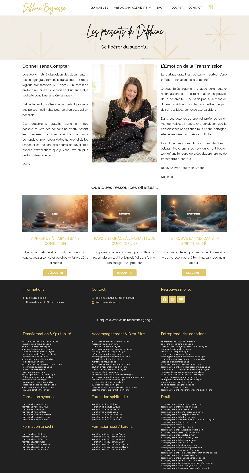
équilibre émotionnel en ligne (37, 390)
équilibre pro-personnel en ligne (177, 344)
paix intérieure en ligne (33, 372)
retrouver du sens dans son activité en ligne (182, 372)
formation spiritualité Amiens (106, 419)
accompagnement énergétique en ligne (42, 364)
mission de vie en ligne (33, 369)
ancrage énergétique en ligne (37, 349)
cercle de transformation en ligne (108, 382)
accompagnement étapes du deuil (178, 442)
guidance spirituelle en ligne (36, 344)
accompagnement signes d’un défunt (179, 455)
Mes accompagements (131, 7)
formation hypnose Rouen (35, 404)
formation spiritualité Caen (105, 412)
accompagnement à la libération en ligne (112, 349)
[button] (132, 8)
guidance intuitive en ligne (105, 372)
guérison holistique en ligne (105, 384)
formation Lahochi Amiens (35, 449)
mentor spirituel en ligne (104, 361)
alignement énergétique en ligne (38, 359)
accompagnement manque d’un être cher (181, 404)
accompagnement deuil (172, 424)
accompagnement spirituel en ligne (40, 341)
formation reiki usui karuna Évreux (109, 436)
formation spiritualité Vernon (106, 409)
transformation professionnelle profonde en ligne (185, 369)
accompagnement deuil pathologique (179, 437)
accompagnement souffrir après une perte (182, 412)
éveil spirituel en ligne (33, 361)
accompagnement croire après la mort (179, 445)
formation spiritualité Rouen (105, 404)
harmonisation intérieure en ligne (38, 382)
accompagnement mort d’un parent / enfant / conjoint (188, 419)
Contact (195, 7)
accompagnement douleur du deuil (178, 417)
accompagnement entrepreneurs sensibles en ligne (186, 390)
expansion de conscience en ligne (39, 384)
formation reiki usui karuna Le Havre (110, 447)
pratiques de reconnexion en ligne (108, 379)
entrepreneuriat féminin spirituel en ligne (181, 379)
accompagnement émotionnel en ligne (111, 356)
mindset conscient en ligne (174, 387)
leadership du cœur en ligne (175, 361)
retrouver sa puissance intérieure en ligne (112, 374)
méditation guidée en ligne (105, 344)
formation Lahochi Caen (34, 442)
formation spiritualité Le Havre (107, 417)
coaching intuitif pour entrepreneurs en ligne (183, 356)
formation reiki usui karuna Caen (108, 442)
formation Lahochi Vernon (34, 439)
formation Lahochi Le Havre (35, 447)
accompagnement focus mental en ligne (181, 364)
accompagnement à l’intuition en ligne (110, 390)
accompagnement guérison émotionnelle (181, 460)
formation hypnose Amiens (35, 419)
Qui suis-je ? (99, 7)
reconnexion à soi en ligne (35, 356)
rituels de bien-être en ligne (106, 346)
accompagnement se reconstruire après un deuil (185, 468)
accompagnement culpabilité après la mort (182, 430)
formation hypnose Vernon (35, 409)
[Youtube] (181, 299)
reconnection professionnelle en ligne (179, 377)
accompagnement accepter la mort (178, 435)
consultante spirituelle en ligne (107, 359)
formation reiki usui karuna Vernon (109, 439)
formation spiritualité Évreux (106, 407)
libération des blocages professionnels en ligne (184, 346)
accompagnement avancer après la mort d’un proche (187, 463)
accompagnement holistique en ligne (110, 341)
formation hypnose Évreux (35, 407)
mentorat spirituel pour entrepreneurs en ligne (184, 359)
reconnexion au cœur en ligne (37, 367)
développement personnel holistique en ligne (114, 387)
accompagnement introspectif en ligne (111, 364)
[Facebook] (164, 299)
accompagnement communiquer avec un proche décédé (189, 452)
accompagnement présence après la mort (181, 447)
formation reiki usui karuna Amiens (109, 449)
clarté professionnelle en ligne (176, 349)
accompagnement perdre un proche (179, 422)
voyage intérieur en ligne (34, 379)
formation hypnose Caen (34, 412)
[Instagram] (172, 299)
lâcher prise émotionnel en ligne (38, 377)
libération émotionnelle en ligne (38, 351)
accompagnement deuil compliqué (178, 440)
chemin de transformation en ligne (109, 369)
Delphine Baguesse (43, 7)
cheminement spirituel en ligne (38, 387)
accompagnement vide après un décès (180, 414)
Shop (160, 7)
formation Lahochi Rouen (34, 434)
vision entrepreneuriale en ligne (176, 382)
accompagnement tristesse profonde (179, 407)
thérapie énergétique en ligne (106, 354)
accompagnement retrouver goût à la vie (181, 465)
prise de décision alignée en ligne (177, 384)
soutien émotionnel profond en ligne (109, 367)
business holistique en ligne (175, 351)
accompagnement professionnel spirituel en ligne (185, 367)
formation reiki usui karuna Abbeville (110, 444)
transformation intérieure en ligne (39, 354)
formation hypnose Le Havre (36, 417)
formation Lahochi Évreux (34, 436)
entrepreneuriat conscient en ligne (178, 341)
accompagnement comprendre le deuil (180, 432)
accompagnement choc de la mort (177, 409)
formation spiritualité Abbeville (107, 414)
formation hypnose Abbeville (36, 414)
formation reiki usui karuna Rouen (109, 434)
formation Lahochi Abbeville (36, 444)
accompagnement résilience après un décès (183, 458)
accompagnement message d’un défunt (181, 450)
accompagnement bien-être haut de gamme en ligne (118, 377)
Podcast (176, 7)
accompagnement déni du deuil (177, 427)
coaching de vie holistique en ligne (109, 351)
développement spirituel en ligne (38, 374)
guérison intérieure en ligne (36, 346)
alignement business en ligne (175, 354)
